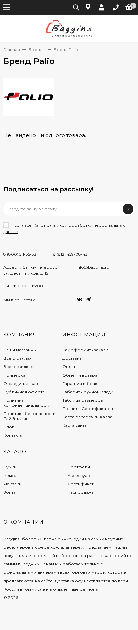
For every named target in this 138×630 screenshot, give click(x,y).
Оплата (70, 366)
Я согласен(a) (64, 228)
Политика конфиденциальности (26, 403)
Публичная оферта (24, 391)
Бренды (36, 49)
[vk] (80, 299)
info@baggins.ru (92, 267)
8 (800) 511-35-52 (19, 254)
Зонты (9, 492)
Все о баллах (17, 358)
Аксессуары (80, 475)
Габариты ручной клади (87, 391)
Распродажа (81, 492)
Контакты (13, 435)
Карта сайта (74, 425)
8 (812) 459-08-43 (70, 254)
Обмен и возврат (80, 375)
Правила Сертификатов (87, 408)
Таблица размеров (82, 400)
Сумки (10, 466)
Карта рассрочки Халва (87, 416)
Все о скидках (18, 366)
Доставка (72, 358)
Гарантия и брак (79, 383)
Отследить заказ (20, 383)
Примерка (14, 375)
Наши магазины (20, 349)
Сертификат (80, 483)
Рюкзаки (12, 483)
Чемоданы (14, 475)
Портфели (79, 466)
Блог (8, 426)
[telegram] (88, 299)
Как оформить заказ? (85, 349)
